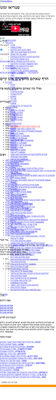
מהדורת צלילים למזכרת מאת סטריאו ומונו (26, 168)
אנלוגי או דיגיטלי (16, 73)
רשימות (8, 124)
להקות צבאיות (16, 94)
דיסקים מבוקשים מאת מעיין (21, 213)
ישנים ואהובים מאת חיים (20, 257)
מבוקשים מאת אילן (18, 262)
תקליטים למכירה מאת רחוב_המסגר (24, 285)
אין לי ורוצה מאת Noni (19, 208)
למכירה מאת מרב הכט (19, 266)
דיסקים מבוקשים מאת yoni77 (22, 255)
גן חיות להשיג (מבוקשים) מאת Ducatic (25, 229)
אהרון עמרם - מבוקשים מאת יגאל (23, 224)
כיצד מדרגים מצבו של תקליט (21, 66)
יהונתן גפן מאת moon (18, 196)
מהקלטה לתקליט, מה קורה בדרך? (23, 70)
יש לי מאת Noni (16, 206)
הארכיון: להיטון (16, 119)
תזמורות (13, 101)
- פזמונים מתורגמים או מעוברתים (17, 346)
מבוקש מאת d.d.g (17, 215)
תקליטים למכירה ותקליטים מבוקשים (25, 56)
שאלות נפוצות (15, 47)
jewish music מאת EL (19, 269)
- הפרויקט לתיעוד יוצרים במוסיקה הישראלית (22, 363)
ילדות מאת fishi (16, 147)
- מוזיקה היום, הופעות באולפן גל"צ (19, 356)
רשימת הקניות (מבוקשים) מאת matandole (27, 222)
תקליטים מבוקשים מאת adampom (24, 259)
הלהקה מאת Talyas (18, 287)
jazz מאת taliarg (17, 161)
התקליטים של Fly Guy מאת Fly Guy (25, 290)
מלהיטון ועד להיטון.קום (19, 77)
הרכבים (13, 89)
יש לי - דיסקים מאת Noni (20, 210)
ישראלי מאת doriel (18, 150)
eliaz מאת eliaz (16, 199)
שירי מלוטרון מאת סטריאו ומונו (22, 129)
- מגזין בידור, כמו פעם (13, 353)
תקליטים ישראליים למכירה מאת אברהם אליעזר (29, 273)
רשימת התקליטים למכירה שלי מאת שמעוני (27, 243)
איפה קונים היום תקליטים (20, 49)
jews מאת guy (16, 166)
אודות (12, 45)
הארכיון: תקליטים (17, 110)
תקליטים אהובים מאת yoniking (23, 264)
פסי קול (13, 98)
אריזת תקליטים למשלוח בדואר (22, 61)
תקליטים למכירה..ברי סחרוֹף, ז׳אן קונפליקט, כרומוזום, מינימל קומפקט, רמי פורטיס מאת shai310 (31, 246)
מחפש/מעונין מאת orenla (20, 234)
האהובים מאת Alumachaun (21, 203)
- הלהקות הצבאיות (12, 351)
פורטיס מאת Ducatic (18, 138)
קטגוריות (8, 82)
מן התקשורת (15, 80)
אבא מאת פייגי (16, 201)
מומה (12, 75)
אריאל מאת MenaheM (19, 164)
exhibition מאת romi (18, 283)
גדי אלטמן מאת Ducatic (20, 136)
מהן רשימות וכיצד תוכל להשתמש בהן (25, 126)
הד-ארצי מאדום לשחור (19, 68)
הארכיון (8, 108)
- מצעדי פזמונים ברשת (12, 344)
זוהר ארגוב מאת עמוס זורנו (20, 280)
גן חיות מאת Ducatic (18, 143)
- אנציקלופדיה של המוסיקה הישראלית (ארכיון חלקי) (23, 377)
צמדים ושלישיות (16, 91)
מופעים (13, 96)
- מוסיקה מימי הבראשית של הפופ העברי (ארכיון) (24, 372)
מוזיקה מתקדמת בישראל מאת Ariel (24, 185)
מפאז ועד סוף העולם (18, 54)
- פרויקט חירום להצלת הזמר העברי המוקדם (20, 342)
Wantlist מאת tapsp (18, 189)
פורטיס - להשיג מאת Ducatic (22, 140)
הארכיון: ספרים (16, 115)
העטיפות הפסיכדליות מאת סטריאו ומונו (26, 131)
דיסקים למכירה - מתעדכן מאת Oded (25, 250)
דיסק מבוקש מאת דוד (19, 217)
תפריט (5, 294)
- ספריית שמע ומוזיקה (16, 349)
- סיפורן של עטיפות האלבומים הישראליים (21, 358)
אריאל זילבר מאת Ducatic (20, 145)
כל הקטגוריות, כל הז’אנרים (21, 105)
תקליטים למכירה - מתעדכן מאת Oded (25, 252)
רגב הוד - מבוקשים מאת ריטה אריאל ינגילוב (27, 236)
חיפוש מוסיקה (10, 40)
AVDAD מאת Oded (18, 157)
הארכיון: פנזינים (16, 117)
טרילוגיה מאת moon (18, 194)
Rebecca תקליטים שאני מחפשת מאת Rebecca (29, 220)
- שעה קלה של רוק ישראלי (13, 360)
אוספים (13, 103)
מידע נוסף (9, 42)
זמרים (12, 87)
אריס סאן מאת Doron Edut (21, 271)
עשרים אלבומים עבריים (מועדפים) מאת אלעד (28, 154)
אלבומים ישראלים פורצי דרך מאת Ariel (26, 187)
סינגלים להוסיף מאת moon (21, 192)
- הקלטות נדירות (9, 370)
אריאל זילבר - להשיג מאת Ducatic (24, 231)
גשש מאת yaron (16, 133)
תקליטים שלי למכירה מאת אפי (22, 227)
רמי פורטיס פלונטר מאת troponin (23, 278)
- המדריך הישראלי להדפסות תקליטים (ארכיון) (23, 374)
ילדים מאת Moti (16, 238)
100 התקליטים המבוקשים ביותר (23, 52)
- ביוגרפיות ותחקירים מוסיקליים (16, 365)
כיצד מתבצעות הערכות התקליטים (24, 63)
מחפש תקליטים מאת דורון (20, 241)
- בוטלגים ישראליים (11, 367)
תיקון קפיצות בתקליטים (19, 59)
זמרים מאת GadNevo (19, 159)
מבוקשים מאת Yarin (18, 276)
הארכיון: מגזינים (16, 112)
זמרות (12, 84)
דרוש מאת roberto (17, 152)
